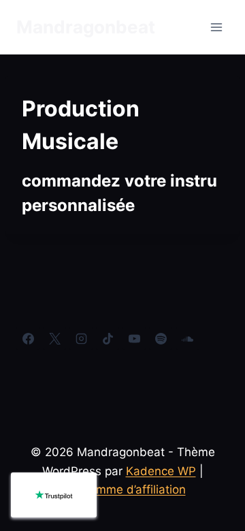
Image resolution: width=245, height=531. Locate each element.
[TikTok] (107, 338)
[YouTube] (134, 338)
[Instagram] (81, 338)
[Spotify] (160, 338)
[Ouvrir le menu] (216, 26)
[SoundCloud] (187, 338)
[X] (54, 338)
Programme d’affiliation (123, 489)
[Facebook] (27, 338)
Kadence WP (161, 471)
